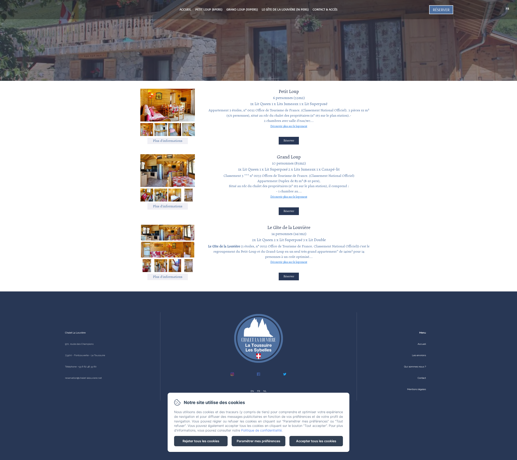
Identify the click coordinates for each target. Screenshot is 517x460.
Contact (422, 378)
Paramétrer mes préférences (258, 441)
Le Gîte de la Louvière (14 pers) (285, 9)
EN (252, 391)
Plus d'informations (167, 140)
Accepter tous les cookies (316, 441)
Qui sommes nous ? (415, 366)
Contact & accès (325, 9)
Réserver (441, 9)
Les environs (419, 355)
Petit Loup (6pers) (208, 9)
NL (265, 391)
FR (258, 391)
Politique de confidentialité (261, 430)
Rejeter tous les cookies (201, 441)
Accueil (185, 9)
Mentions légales (416, 389)
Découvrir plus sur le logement (288, 126)
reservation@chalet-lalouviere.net (83, 378)
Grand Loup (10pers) (242, 9)
